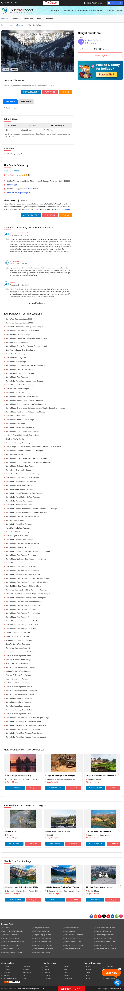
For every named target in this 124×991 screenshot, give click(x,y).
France (88, 978)
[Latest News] (95, 916)
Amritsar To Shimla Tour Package (18, 660)
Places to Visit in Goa (72, 938)
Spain (88, 972)
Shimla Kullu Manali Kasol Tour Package (21, 482)
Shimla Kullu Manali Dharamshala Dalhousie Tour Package (28, 512)
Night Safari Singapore (103, 931)
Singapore (48, 978)
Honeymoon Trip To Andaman (105, 949)
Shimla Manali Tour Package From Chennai (22, 609)
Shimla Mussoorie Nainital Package (19, 489)
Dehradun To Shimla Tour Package (19, 640)
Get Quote (33, 788)
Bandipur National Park (41, 928)
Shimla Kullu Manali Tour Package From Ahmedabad (26, 737)
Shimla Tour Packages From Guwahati (20, 667)
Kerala (47, 967)
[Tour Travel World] (17, 10)
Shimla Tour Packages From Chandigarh (21, 690)
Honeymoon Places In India (43, 949)
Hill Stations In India (71, 928)
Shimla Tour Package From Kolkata (19, 710)
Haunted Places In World (11, 945)
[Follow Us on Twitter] (104, 916)
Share (69, 33)
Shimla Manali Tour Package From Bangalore (23, 613)
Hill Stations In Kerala (41, 931)
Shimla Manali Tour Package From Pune (21, 617)
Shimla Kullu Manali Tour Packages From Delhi (23, 574)
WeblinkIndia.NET (116, 989)
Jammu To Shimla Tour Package (18, 632)
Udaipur (47, 975)
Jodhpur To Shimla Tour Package (18, 671)
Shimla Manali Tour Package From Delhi (21, 629)
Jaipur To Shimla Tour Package (17, 636)
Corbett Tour (10, 831)
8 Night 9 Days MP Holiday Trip (18, 775)
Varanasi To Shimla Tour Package (18, 675)
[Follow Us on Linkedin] (112, 916)
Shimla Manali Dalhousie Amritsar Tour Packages (24, 451)
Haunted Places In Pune (10, 949)
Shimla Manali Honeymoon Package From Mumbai (25, 365)
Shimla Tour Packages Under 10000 (19, 323)
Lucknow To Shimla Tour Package (18, 683)
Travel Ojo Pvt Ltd (11, 171)
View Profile (10, 175)
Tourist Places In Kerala (10, 938)
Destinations (69, 10)
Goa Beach (6, 928)
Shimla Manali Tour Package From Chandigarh (23, 605)
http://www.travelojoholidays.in (18, 193)
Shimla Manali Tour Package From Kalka (21, 563)
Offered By (49, 19)
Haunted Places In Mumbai (42, 945)
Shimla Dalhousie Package (16, 454)
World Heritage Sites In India (12, 931)
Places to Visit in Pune (103, 938)
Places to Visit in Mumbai (42, 938)
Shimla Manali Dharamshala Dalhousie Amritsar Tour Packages (30, 462)
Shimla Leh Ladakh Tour (15, 392)
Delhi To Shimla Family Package (18, 334)
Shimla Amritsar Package (15, 423)
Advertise (7, 972)
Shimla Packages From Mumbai (18, 706)
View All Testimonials (38, 303)
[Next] (120, 774)
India (88, 967)
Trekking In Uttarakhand (10, 935)
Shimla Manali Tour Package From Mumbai (22, 331)
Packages (55, 10)
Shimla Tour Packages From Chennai (20, 694)
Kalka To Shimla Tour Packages (18, 644)
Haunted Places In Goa (103, 945)
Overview (5, 19)
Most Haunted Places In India (105, 942)
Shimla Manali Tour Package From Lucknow (22, 571)
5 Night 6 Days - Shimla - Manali (99, 887)
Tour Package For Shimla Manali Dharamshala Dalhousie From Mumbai (33, 447)
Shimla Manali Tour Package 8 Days (19, 369)
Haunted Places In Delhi (72, 942)
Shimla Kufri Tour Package (16, 362)
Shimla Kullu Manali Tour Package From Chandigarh (26, 598)
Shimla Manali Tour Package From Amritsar (22, 478)
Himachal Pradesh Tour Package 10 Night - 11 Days (26, 887)
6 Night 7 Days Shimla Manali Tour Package (22, 435)
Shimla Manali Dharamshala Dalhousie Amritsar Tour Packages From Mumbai (35, 408)
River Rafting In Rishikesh (73, 935)
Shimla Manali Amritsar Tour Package (20, 420)
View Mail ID (33, 189)
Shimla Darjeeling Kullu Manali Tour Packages (23, 474)
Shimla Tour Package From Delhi (18, 714)
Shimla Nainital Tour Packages (17, 389)
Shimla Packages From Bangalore (19, 698)
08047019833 (15, 900)
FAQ (24, 975)
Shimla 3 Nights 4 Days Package (18, 536)
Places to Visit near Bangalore (13, 942)
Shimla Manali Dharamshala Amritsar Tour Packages (26, 404)
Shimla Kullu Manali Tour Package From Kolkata (24, 733)
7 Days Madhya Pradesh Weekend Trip (102, 775)
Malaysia (67, 975)
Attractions (83, 10)
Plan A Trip (50, 92)
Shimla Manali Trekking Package (18, 547)
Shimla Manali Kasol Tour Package (19, 485)
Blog (24, 978)
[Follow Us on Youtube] (108, 916)
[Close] (119, 969)
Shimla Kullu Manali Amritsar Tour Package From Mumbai (28, 551)
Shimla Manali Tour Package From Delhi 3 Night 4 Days (27, 582)
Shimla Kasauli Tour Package (17, 342)
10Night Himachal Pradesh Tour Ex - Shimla (63, 887)
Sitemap (6, 975)
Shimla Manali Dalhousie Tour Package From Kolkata (26, 559)
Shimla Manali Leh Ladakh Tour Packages (22, 396)
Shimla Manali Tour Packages (17, 377)
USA (87, 975)
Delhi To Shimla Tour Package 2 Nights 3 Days (23, 586)
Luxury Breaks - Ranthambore (98, 831)
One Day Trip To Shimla (15, 439)
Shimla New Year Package (16, 354)
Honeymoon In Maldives (72, 949)
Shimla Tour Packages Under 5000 (19, 319)
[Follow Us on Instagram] (121, 916)
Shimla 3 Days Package (15, 520)
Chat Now (111, 972)
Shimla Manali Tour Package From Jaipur (21, 567)
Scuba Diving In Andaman (104, 935)
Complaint (7, 969)
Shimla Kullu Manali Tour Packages (19, 524)
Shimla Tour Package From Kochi (18, 656)
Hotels (120, 10)
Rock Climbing (69, 931)
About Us (26, 969)
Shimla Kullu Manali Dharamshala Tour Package (24, 493)
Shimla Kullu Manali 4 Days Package (20, 540)
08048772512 (96, 844)
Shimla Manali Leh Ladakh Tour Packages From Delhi (26, 338)
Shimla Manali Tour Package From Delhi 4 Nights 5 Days (27, 578)
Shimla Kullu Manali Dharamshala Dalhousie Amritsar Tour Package (31, 509)
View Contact (14, 844)
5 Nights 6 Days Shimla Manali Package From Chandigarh (28, 594)
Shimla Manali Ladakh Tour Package (20, 385)
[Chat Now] (117, 982)
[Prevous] (4, 774)
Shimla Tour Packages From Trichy (19, 648)
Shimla (47, 969)
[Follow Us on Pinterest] (100, 916)
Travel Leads (116, 3)
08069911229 (12, 185)
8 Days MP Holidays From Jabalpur (60, 775)
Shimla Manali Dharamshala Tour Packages (22, 431)
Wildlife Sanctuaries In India (105, 928)
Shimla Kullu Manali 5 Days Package (20, 501)
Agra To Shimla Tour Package (17, 679)
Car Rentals (110, 10)
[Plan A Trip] (100, 79)
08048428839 (55, 900)
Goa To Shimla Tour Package (17, 663)
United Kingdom (111, 978)
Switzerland (68, 978)
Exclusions (28, 19)
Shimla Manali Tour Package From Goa (21, 555)
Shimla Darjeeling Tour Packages (18, 470)
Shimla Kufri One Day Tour (16, 358)
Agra (66, 972)
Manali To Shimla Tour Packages (18, 528)
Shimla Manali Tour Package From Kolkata (22, 625)
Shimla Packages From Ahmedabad (19, 702)
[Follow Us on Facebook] (91, 916)
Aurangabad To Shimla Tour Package (20, 652)
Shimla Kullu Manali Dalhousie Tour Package (23, 497)
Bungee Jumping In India (42, 935)
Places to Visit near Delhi (42, 942)
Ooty (65, 969)
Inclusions (16, 19)
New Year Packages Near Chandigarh (20, 350)
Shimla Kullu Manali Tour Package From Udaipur (24, 327)
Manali (66, 967)
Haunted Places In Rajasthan (74, 945)
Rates (38, 19)
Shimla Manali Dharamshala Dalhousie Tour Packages (26, 458)
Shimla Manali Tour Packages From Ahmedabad (24, 601)
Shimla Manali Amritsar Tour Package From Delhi (24, 400)
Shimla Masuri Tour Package (16, 416)
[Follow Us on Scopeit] (117, 916)
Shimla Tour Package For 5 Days (18, 443)
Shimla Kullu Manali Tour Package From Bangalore (25, 381)
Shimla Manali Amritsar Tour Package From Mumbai (25, 412)
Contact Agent (31, 92)
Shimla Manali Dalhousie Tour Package (20, 466)
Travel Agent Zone (94, 3)
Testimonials (27, 972)
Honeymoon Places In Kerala (12, 952)
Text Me (65, 92)
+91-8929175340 (10, 3)
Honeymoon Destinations (42, 952)
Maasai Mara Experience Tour (57, 831)
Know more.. (66, 209)
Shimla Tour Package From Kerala (19, 687)
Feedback (26, 967)
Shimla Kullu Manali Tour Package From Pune (23, 721)
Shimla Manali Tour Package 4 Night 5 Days (22, 543)
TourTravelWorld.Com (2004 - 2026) (31, 989)
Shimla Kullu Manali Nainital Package (20, 427)
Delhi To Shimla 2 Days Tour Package (20, 373)
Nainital (47, 972)
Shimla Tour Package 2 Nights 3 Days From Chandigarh (27, 590)
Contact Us (7, 967)
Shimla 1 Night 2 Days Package (18, 532)
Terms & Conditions (10, 978)
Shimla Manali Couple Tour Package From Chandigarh (26, 346)
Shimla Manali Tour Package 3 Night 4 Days (22, 516)
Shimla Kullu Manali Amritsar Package (20, 505)
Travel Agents (97, 10)
